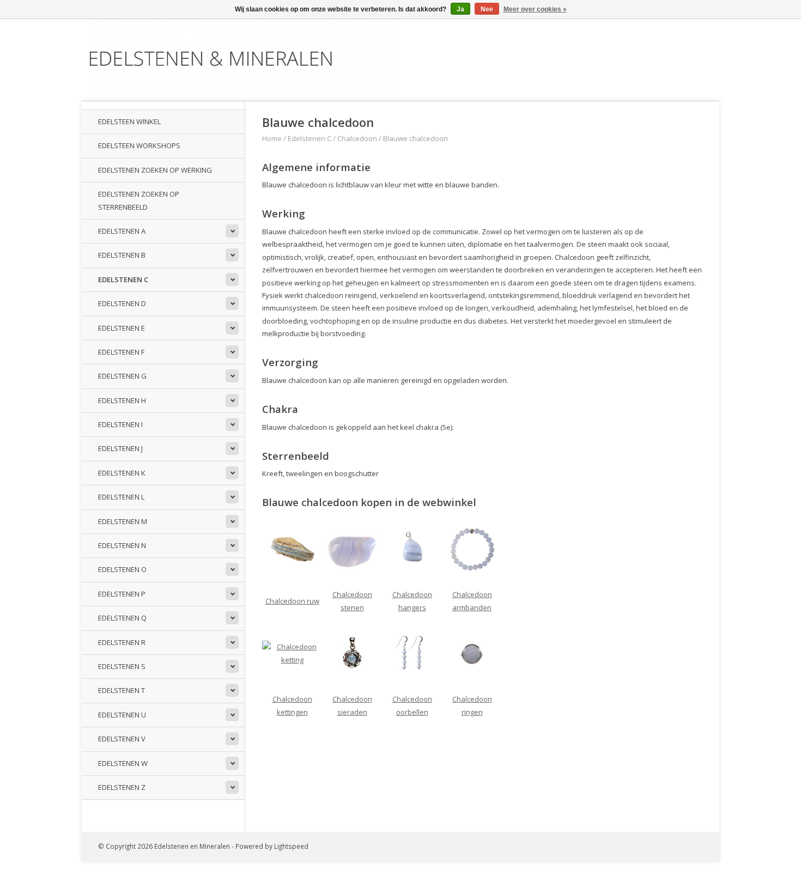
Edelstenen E (121, 328)
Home (272, 138)
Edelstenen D (122, 303)
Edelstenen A (121, 231)
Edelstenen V (121, 739)
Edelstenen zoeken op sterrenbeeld (138, 200)
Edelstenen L (121, 497)
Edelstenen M (122, 521)
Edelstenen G (122, 376)
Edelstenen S (121, 666)
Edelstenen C (123, 279)
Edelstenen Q (122, 618)
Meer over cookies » (535, 9)
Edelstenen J (120, 448)
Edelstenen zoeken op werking (155, 170)
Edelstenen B (121, 255)
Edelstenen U (122, 715)
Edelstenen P (121, 594)
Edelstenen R (121, 642)
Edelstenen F (121, 352)
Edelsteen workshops (139, 145)
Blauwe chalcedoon (415, 138)
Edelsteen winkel (129, 121)
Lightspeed (291, 846)
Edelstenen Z (121, 787)
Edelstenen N (122, 545)
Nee (487, 9)
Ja (460, 9)
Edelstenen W (123, 763)
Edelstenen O (122, 569)
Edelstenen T (121, 690)
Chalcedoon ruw (292, 601)
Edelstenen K (121, 473)
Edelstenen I (120, 424)
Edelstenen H (122, 400)
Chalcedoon (357, 138)
